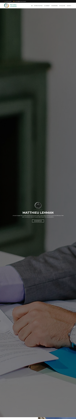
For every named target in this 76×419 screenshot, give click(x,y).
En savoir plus (38, 220)
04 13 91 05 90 (8, 1)
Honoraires (54, 5)
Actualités (62, 5)
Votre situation (38, 5)
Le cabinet (47, 5)
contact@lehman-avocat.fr (20, 1)
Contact (69, 5)
